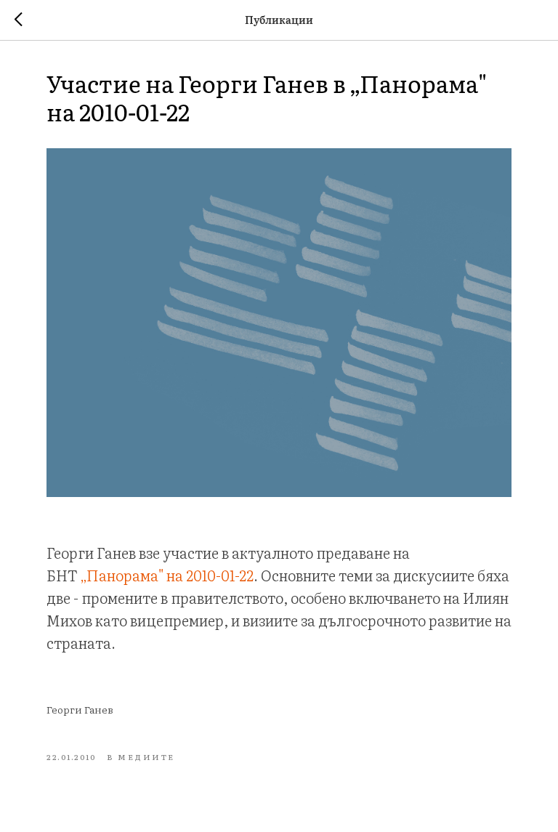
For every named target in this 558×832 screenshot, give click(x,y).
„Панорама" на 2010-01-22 (167, 575)
